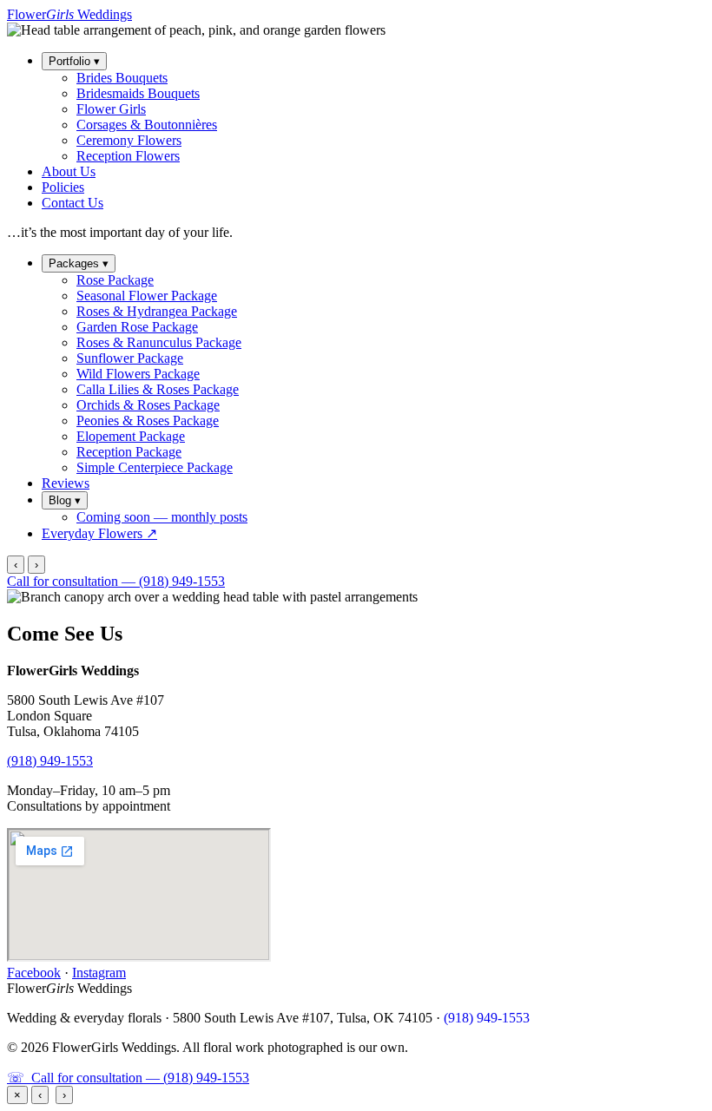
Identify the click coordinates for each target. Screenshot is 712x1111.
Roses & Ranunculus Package (158, 342)
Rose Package (115, 280)
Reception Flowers (128, 155)
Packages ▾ (79, 263)
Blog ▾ (65, 500)
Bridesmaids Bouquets (138, 93)
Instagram (99, 972)
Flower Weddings (69, 14)
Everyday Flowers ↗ (99, 533)
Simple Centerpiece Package (154, 467)
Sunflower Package (129, 358)
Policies (63, 187)
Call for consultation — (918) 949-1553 (116, 581)
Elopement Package (130, 436)
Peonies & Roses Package (147, 420)
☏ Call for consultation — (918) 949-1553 (128, 1077)
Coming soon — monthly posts (161, 516)
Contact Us (72, 202)
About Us (69, 171)
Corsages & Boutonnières (146, 124)
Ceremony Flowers (128, 140)
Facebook (34, 972)
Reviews (65, 483)
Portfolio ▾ (74, 61)
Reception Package (128, 451)
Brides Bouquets (122, 77)
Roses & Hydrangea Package (156, 311)
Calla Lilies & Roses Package (157, 389)
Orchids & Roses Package (148, 405)
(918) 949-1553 (50, 760)
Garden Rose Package (137, 326)
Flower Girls (111, 109)
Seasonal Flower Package (146, 295)
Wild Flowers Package (138, 373)
